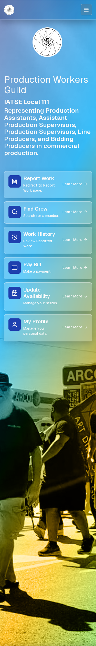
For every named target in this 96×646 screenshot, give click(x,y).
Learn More (72, 184)
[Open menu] (86, 9)
